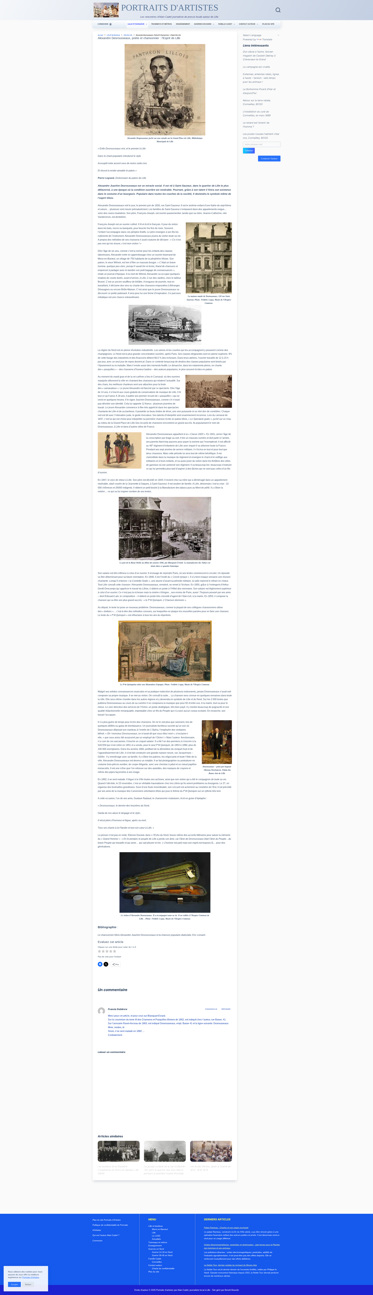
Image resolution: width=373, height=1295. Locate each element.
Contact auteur (247, 24)
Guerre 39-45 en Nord (162, 1255)
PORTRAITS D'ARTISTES (169, 7)
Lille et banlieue (136, 24)
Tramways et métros (161, 24)
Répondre (226, 1009)
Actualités (156, 1239)
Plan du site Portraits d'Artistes (107, 1220)
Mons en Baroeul (160, 1229)
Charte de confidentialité (163, 1268)
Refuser (28, 1284)
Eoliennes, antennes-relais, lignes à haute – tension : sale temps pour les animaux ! (261, 78)
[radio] (99, 952)
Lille (154, 1232)
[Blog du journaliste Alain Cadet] (106, 10)
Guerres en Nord (202, 24)
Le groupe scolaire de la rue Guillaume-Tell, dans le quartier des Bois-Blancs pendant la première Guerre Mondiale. (165, 1170)
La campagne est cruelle (256, 66)
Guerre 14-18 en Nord (162, 1252)
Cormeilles (157, 1262)
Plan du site (268, 24)
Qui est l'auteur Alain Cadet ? (106, 1235)
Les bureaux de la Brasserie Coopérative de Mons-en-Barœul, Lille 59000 (118, 1170)
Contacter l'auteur (269, 158)
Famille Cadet (225, 24)
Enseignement (183, 24)
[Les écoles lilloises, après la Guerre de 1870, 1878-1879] (211, 1151)
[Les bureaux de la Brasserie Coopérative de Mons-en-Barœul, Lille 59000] (119, 1151)
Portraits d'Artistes (30, 1277)
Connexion (97, 1240)
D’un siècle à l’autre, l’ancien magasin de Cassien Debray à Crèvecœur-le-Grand (259, 55)
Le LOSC (156, 1236)
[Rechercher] (278, 10)
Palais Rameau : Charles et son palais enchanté (226, 1227)
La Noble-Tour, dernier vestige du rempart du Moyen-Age (230, 1265)
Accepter (14, 1284)
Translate (267, 39)
